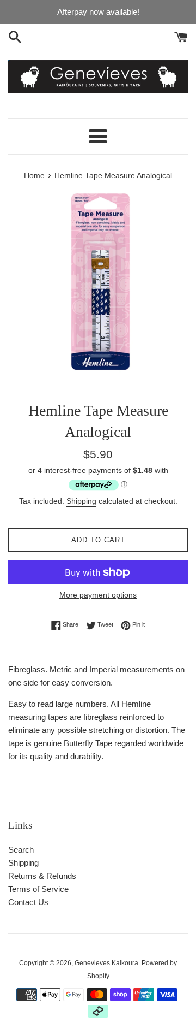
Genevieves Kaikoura (106, 963)
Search (21, 849)
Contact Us (28, 902)
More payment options (98, 594)
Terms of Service (38, 889)
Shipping (81, 501)
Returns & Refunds (42, 876)
